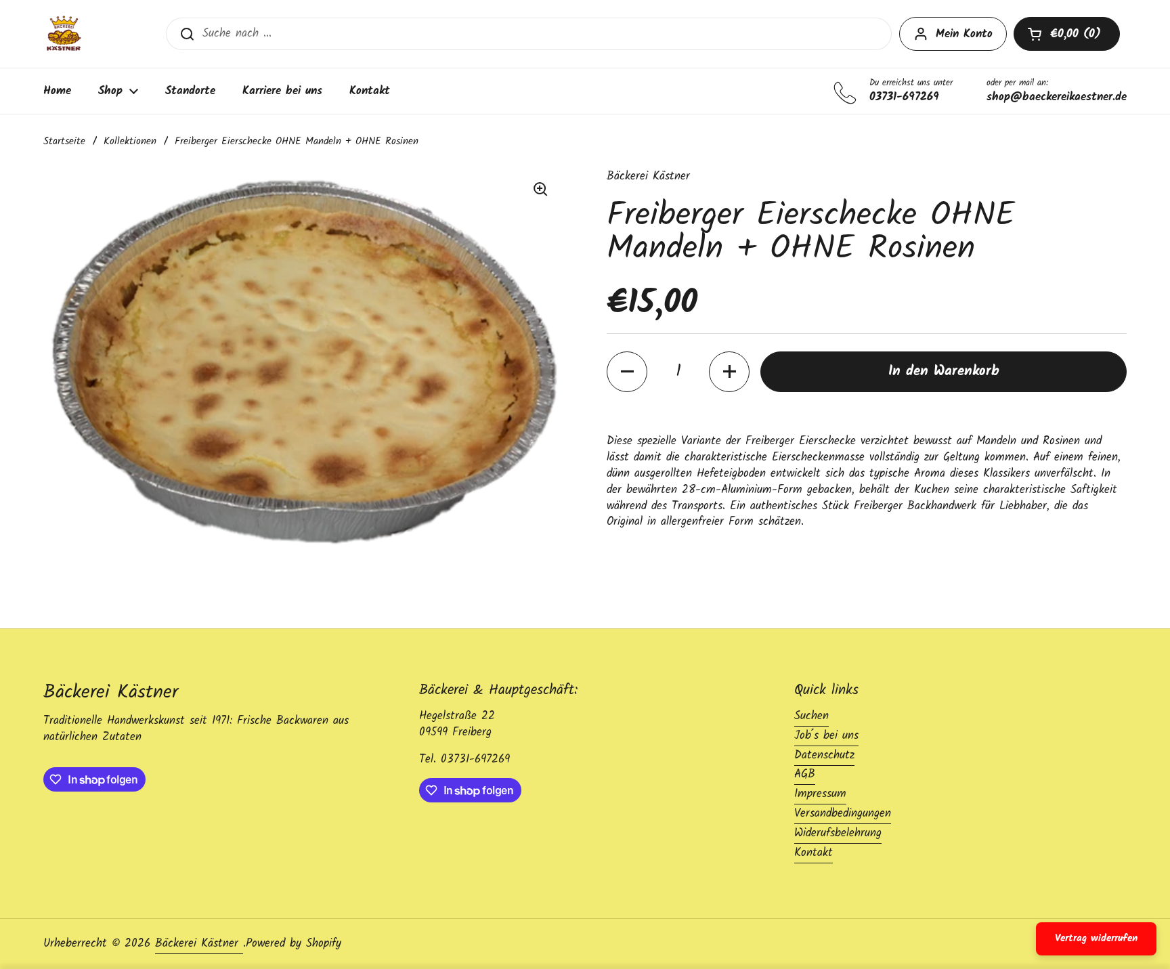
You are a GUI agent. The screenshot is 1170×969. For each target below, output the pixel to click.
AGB (804, 774)
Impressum (820, 794)
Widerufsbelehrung (838, 833)
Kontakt (813, 853)
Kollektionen (130, 141)
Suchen (811, 716)
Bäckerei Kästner (199, 943)
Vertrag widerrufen (1096, 938)
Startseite (64, 141)
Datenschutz (824, 755)
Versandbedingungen (842, 813)
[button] (1067, 34)
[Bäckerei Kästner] (63, 34)
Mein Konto (964, 34)
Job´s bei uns (826, 736)
